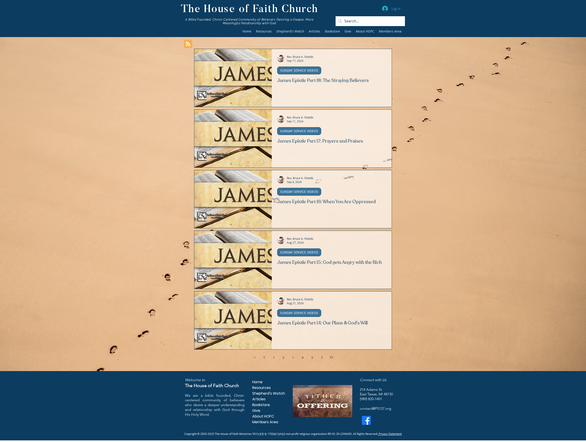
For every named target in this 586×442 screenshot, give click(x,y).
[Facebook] (366, 420)
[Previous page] (264, 357)
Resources (261, 387)
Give (256, 410)
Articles (259, 399)
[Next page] (322, 357)
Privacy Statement (390, 434)
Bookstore (261, 404)
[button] (264, 31)
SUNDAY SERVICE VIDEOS (299, 70)
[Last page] (331, 357)
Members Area (265, 422)
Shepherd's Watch (266, 393)
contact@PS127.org (375, 408)
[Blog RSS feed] (188, 44)
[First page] (254, 357)
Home (257, 382)
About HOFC (263, 416)
